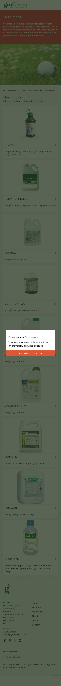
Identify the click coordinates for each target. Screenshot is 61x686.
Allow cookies (30, 353)
